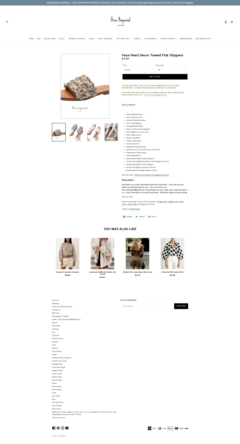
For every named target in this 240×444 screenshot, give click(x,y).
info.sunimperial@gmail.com (155, 95)
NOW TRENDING (105, 39)
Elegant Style (57, 370)
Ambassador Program (60, 316)
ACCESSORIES (150, 39)
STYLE (61, 39)
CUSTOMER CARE (202, 39)
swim (143, 204)
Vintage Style (57, 364)
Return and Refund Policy (62, 307)
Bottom (55, 348)
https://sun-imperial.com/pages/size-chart (152, 175)
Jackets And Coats (59, 361)
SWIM (91, 39)
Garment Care (57, 338)
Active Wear (57, 351)
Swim (54, 393)
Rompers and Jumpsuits (61, 358)
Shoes (54, 383)
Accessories (56, 386)
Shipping (55, 303)
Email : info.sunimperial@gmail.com (66, 319)
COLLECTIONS (50, 39)
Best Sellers (135, 209)
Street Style (57, 374)
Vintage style (162, 202)
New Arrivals (57, 406)
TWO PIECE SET (123, 39)
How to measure (128, 104)
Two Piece (56, 396)
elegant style (173, 202)
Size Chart (56, 326)
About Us (55, 300)
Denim (54, 355)
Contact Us (56, 310)
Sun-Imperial (61, 436)
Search (54, 323)
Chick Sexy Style (58, 367)
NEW (39, 39)
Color (124, 65)
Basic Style (56, 409)
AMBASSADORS (185, 39)
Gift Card (55, 313)
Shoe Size (160, 65)
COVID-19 (55, 335)
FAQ (53, 332)
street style (132, 204)
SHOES (137, 39)
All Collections (58, 402)
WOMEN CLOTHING (76, 39)
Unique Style (57, 377)
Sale (53, 399)
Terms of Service (58, 418)
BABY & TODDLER (168, 39)
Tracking (55, 329)
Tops (54, 345)
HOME (31, 39)
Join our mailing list (128, 300)
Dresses (55, 342)
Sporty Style (57, 380)
